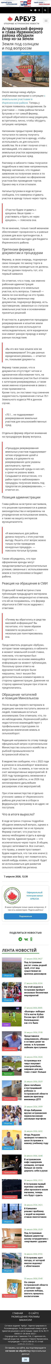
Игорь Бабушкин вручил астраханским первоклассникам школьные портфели (35, 1114)
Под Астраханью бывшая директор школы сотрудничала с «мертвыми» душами (36, 1237)
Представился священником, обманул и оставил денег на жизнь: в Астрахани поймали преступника (36, 1041)
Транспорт (8, 1074)
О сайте (34, 1313)
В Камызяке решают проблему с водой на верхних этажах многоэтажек (35, 1212)
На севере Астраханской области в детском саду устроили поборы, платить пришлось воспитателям (36, 1289)
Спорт (6, 1024)
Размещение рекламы (25, 1316)
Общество (25, 53)
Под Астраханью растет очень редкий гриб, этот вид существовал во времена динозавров (35, 968)
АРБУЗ (21, 20)
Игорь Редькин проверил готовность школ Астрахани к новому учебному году (36, 1139)
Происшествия (10, 1049)
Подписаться (25, 916)
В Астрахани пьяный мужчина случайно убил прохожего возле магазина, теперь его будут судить (36, 1189)
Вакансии (25, 1319)
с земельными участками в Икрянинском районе (23, 99)
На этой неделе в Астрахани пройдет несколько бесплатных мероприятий (36, 991)
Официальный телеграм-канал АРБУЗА (34, 895)
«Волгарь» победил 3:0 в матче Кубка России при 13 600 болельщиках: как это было (34, 1017)
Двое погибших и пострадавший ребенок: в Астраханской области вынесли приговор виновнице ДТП (36, 1092)
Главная (17, 1313)
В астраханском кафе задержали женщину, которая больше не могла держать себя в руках (35, 1165)
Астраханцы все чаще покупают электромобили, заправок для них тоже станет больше (35, 1066)
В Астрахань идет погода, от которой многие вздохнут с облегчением (34, 1261)
